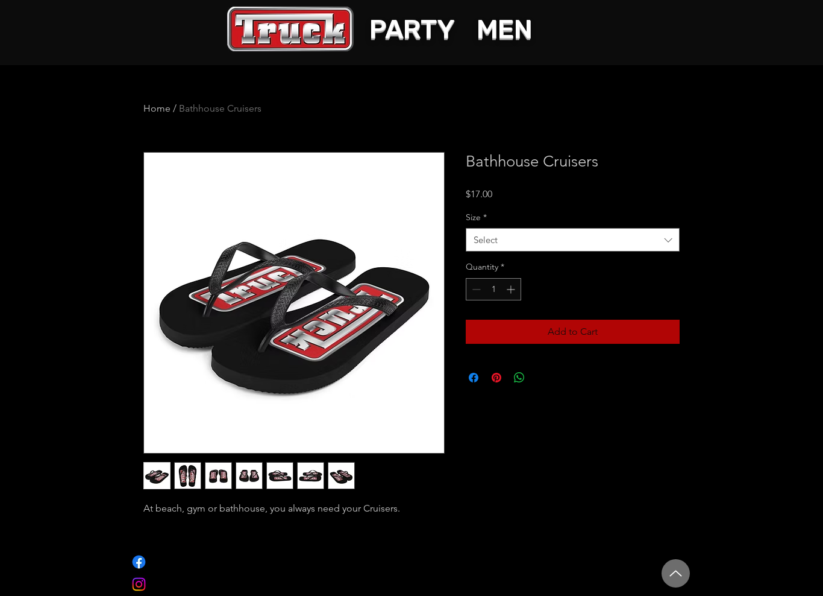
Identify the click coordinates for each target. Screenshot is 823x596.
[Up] (676, 573)
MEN (504, 29)
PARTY (411, 29)
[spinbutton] (493, 289)
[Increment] (511, 289)
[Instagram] (139, 584)
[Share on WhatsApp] (519, 377)
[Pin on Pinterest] (496, 377)
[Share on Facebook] (473, 377)
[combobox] (573, 240)
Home (157, 108)
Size (476, 217)
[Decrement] (475, 289)
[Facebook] (139, 562)
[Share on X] (542, 377)
